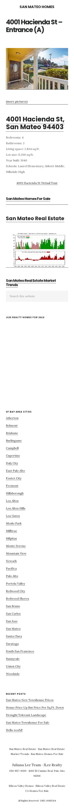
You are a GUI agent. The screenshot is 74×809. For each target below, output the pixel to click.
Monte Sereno (16, 546)
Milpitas (11, 538)
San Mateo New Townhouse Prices (30, 700)
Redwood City (15, 591)
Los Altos (12, 500)
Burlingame (14, 440)
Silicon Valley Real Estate (50, 786)
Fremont (12, 485)
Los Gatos (13, 516)
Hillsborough (15, 493)
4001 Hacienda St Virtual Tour (37, 183)
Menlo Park (14, 523)
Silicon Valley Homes (21, 786)
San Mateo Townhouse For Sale (27, 722)
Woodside (13, 674)
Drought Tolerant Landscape (26, 715)
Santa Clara (14, 636)
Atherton (12, 418)
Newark (11, 561)
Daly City (12, 463)
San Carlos (13, 613)
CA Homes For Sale (37, 791)
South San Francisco (20, 651)
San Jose (12, 621)
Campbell (12, 448)
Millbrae (11, 531)
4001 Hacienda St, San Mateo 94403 (35, 123)
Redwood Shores (17, 598)
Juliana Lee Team (26, 765)
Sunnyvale (13, 658)
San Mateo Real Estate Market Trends (31, 282)
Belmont (12, 425)
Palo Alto (12, 576)
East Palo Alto (15, 470)
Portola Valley (15, 583)
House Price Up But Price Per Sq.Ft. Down (35, 707)
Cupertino (13, 455)
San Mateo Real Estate (35, 218)
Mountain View (16, 553)
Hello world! (14, 730)
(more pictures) (16, 101)
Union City (13, 666)
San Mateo (13, 628)
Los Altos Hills (15, 508)
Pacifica (11, 568)
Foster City (13, 478)
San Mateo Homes (37, 6)
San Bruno (13, 606)
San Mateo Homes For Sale (28, 198)
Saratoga (12, 643)
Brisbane (12, 433)
